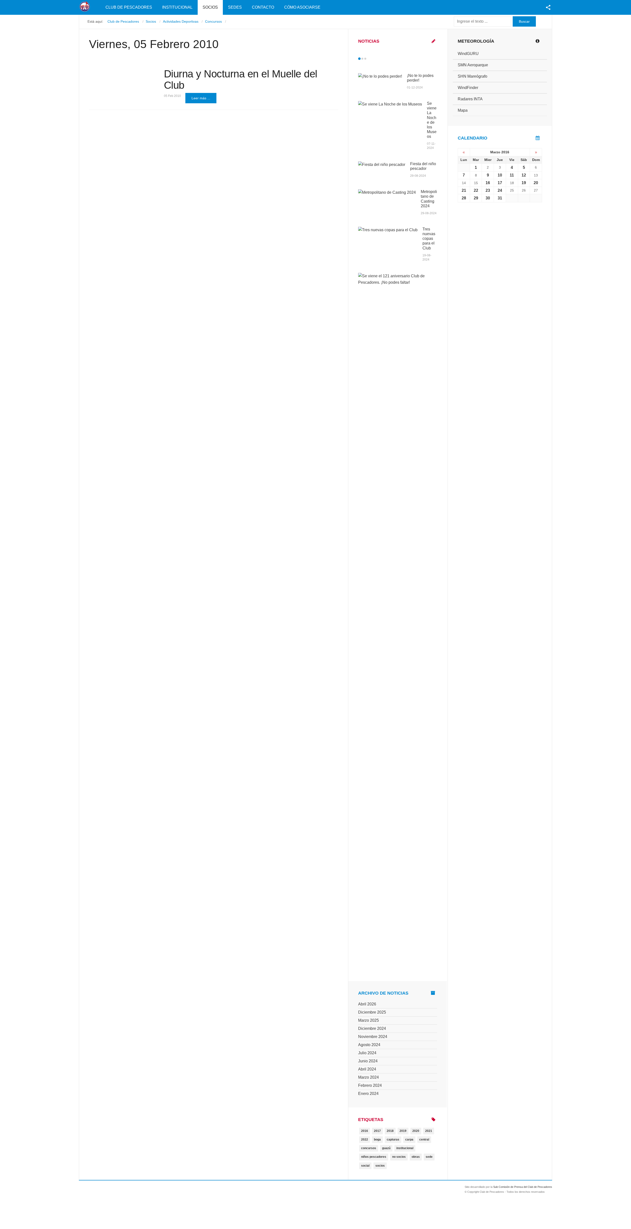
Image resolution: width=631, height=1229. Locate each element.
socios (380, 1165)
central (424, 1139)
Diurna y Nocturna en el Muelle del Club (240, 79)
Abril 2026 (367, 1004)
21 (464, 190)
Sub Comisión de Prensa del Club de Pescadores (522, 1186)
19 (524, 183)
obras (416, 1157)
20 (536, 183)
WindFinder (468, 88)
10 (500, 175)
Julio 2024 (367, 1053)
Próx (374, 58)
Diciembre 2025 (372, 1012)
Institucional (177, 7)
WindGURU (468, 54)
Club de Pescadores (128, 7)
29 (476, 198)
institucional (404, 1148)
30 (488, 198)
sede (429, 1157)
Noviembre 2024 (372, 1037)
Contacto (263, 7)
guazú (386, 1148)
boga (377, 1139)
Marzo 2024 (368, 1077)
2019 (403, 1131)
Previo (369, 58)
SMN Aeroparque (473, 65)
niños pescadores (373, 1157)
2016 (364, 1131)
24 (500, 190)
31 (500, 198)
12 (524, 175)
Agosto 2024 (369, 1045)
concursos (368, 1148)
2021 (428, 1131)
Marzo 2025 (368, 1020)
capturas (393, 1139)
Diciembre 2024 (372, 1028)
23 (488, 190)
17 (500, 183)
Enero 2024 (368, 1093)
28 (464, 198)
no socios (399, 1157)
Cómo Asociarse (302, 7)
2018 (390, 1131)
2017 (377, 1131)
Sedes (235, 7)
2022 (364, 1139)
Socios (210, 7)
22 (476, 190)
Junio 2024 (368, 1061)
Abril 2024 (367, 1069)
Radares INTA (470, 99)
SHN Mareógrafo (472, 76)
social (365, 1165)
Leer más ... (201, 98)
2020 (415, 1131)
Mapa (463, 110)
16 (488, 183)
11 (512, 175)
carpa (409, 1139)
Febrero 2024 (370, 1085)
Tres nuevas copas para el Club (428, 238)
